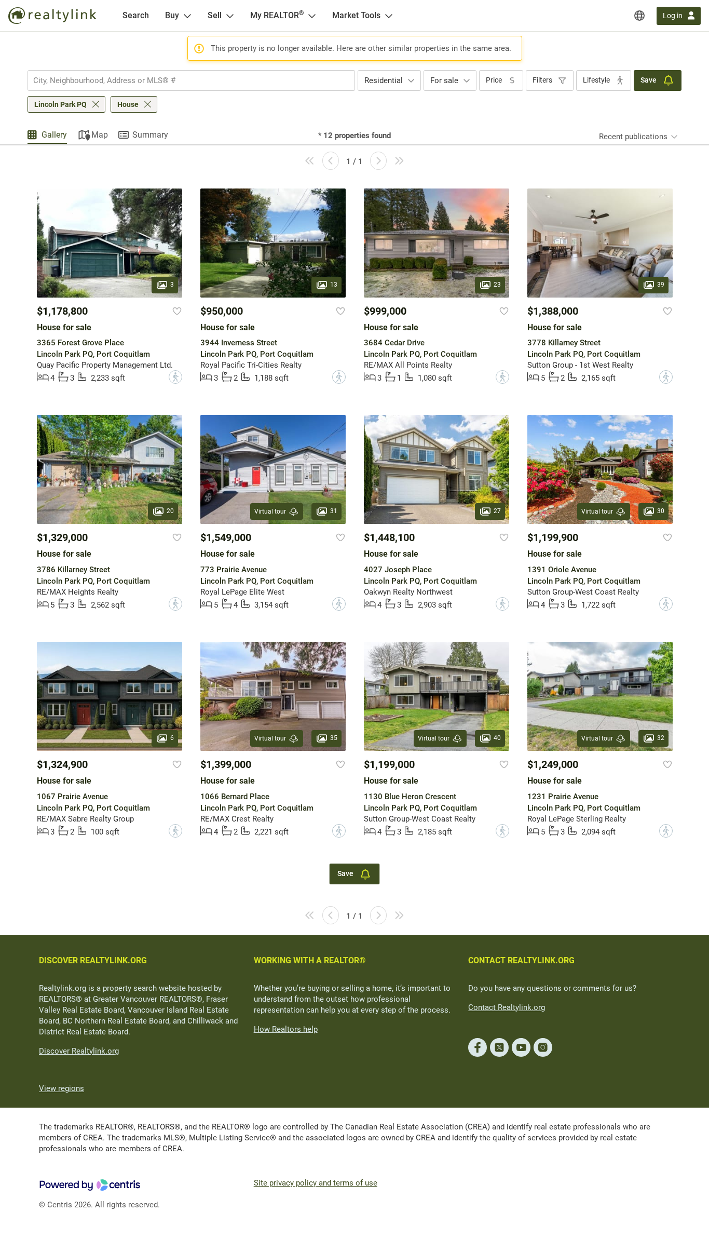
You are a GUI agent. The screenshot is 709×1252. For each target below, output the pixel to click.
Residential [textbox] (383, 80)
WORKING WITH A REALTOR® (310, 960)
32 (660, 738)
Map (99, 135)
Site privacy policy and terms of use (315, 1183)
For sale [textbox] (444, 80)
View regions (61, 1088)
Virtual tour (270, 511)
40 (497, 738)
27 (497, 511)
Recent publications (633, 136)
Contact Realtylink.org (506, 1007)
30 (660, 511)
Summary (150, 135)
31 (333, 511)
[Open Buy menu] (187, 15)
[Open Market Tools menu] (389, 15)
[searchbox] (184, 80)
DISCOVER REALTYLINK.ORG (93, 960)
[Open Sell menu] (230, 15)
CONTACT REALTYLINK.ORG (521, 960)
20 (170, 511)
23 (497, 284)
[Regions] (639, 15)
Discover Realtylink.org (79, 1051)
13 (333, 284)
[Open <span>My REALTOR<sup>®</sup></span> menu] (312, 15)
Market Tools (356, 15)
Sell (215, 15)
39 (660, 284)
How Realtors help (286, 1029)
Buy (172, 15)
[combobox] (191, 80)
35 (333, 738)
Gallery (54, 135)
